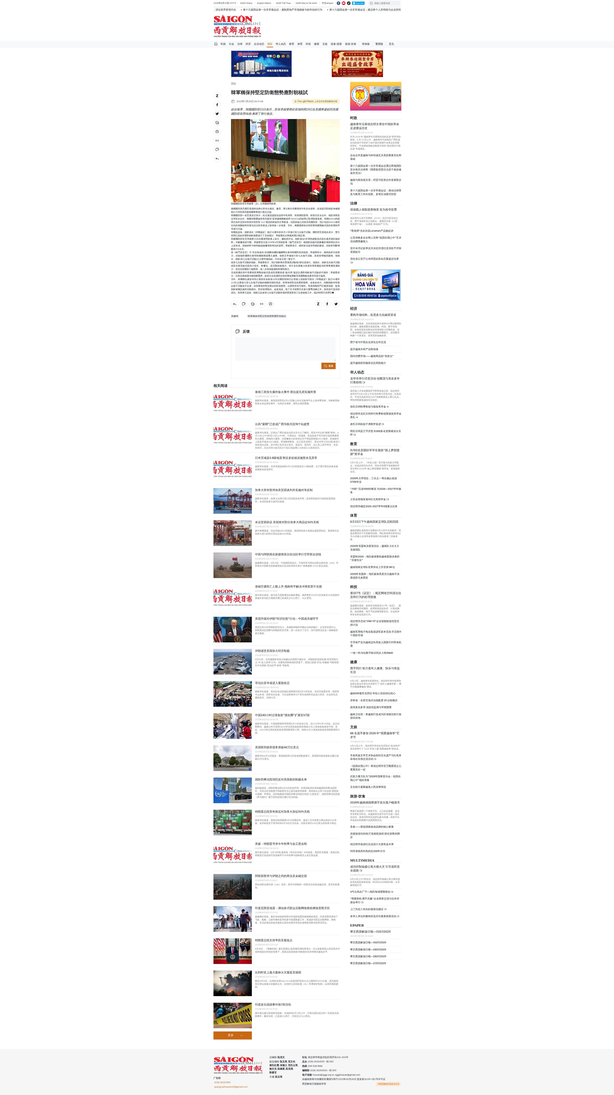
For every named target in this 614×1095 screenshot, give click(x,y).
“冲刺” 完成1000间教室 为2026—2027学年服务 (375, 490)
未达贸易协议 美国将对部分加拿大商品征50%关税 (287, 522)
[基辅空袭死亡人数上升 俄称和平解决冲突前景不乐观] (232, 597)
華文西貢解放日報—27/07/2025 (368, 963)
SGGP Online (246, 3)
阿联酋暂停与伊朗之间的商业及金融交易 (281, 876)
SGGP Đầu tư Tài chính (306, 3)
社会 (231, 43)
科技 (308, 43)
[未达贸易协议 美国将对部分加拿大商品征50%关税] (232, 533)
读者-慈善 (336, 43)
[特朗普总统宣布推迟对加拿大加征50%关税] (232, 822)
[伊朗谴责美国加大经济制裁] (232, 662)
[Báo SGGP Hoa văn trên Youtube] (344, 3)
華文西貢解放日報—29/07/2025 (368, 949)
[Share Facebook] (217, 104)
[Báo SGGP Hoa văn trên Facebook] (338, 3)
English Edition (264, 3)
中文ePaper (327, 3)
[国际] (217, 158)
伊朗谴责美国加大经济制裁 (272, 650)
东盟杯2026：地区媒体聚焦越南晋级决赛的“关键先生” (374, 558)
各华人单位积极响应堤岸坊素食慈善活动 (373, 916)
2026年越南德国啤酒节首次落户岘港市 (375, 802)
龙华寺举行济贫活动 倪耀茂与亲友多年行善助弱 (375, 380)
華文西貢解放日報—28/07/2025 (368, 956)
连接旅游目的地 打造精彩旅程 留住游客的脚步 (375, 835)
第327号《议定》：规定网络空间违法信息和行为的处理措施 (375, 595)
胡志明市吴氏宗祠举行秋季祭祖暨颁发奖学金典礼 (375, 415)
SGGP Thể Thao (283, 3)
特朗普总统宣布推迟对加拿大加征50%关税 (282, 811)
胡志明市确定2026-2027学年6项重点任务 (374, 506)
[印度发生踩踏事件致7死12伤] (232, 1015)
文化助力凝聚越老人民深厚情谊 (368, 786)
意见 (391, 43)
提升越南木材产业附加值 (364, 349)
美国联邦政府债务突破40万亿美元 (277, 747)
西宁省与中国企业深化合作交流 (368, 342)
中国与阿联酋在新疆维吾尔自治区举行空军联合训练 (288, 554)
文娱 (324, 43)
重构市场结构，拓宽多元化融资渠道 (373, 314)
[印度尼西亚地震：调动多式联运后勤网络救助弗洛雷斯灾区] (232, 919)
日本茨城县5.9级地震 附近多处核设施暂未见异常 (286, 458)
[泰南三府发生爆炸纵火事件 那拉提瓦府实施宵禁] (232, 403)
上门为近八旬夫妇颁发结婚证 (367, 909)
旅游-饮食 (350, 43)
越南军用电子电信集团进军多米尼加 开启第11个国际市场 (375, 633)
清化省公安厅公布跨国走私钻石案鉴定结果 (374, 258)
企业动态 (259, 43)
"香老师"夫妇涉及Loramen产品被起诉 (371, 230)
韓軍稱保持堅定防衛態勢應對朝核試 (267, 316)
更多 (231, 1035)
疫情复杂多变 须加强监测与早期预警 (371, 707)
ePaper (357, 925)
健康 (316, 43)
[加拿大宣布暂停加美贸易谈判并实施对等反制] (232, 501)
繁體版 (379, 43)
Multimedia (362, 861)
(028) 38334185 (222, 1082)
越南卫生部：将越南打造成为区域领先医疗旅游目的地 (375, 716)
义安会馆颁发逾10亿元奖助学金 (368, 499)
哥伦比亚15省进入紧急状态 (272, 683)
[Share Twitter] (217, 113)
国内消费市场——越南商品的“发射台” (372, 356)
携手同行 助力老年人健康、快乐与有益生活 (375, 670)
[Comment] (217, 149)
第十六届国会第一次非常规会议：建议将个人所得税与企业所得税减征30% (285, 9)
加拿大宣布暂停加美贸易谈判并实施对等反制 (284, 490)
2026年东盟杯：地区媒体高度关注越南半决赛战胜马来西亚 (374, 575)
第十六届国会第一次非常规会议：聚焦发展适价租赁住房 (366, 9)
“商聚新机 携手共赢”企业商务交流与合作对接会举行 (374, 900)
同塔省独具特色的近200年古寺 (367, 851)
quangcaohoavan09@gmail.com (231, 1086)
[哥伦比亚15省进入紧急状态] (232, 694)
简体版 (366, 43)
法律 (239, 43)
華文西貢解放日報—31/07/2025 (370, 931)
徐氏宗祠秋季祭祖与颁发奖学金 (368, 406)
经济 (248, 43)
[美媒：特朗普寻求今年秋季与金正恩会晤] (232, 854)
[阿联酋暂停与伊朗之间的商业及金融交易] (232, 887)
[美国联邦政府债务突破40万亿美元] (232, 758)
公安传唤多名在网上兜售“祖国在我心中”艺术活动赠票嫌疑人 (375, 239)
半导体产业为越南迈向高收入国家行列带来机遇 (375, 644)
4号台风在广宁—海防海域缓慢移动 (370, 891)
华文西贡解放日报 (237, 26)
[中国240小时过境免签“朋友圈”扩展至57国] (232, 726)
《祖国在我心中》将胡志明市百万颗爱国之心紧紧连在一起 (375, 767)
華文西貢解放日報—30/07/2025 (368, 942)
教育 (291, 43)
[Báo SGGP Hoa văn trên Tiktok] (349, 3)
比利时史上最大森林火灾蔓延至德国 (278, 972)
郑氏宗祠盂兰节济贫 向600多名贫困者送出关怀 (375, 433)
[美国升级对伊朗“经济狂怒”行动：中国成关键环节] (232, 629)
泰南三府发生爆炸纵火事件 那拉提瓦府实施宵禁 (285, 392)
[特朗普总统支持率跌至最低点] (232, 951)
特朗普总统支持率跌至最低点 (273, 940)
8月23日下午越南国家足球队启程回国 (374, 521)
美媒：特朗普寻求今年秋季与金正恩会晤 (281, 843)
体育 (300, 43)
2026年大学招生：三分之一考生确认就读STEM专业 (373, 480)
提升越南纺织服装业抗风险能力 (368, 362)
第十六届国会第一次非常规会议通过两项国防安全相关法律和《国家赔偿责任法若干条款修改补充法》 (375, 169)
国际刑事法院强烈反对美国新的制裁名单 (281, 779)
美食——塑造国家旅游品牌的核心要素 (372, 826)
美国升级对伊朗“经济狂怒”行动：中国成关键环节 (286, 618)
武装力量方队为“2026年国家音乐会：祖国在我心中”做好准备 (375, 778)
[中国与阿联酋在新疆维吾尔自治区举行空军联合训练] (232, 565)
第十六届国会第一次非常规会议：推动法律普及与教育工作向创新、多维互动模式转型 (375, 192)
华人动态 (281, 43)
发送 (330, 365)
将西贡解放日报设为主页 (388, 1084)
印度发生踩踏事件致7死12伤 (273, 1004)
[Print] (217, 131)
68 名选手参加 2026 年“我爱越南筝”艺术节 (374, 735)
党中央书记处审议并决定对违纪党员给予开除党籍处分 (375, 250)
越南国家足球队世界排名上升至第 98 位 (372, 567)
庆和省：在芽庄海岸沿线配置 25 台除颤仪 (374, 700)
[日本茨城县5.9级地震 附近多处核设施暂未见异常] (232, 469)
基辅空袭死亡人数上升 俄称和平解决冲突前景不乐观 (288, 586)
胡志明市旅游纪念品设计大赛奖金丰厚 (372, 844)
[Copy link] (217, 140)
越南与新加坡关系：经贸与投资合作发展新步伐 (375, 181)
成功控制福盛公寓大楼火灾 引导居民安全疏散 (375, 868)
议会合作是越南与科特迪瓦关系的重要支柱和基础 (375, 157)
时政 (223, 43)
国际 (269, 43)
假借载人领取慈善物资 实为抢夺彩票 (373, 209)
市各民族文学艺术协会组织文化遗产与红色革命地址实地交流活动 (375, 757)
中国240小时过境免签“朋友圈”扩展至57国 (282, 715)
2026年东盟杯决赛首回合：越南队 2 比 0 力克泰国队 (374, 547)
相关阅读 (220, 386)
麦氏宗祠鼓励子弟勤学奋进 (365, 424)
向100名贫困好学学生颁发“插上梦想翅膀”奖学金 (374, 452)
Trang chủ (215, 44)
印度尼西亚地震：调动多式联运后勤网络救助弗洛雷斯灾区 (292, 908)
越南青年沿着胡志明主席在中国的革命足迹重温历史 (374, 126)
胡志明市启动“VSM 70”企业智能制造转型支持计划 (374, 623)
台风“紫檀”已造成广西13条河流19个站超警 (282, 424)
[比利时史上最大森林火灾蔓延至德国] (232, 983)
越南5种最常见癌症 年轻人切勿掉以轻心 (373, 693)
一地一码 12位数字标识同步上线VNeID (371, 652)
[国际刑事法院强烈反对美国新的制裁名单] (232, 790)
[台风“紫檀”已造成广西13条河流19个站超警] (232, 435)
